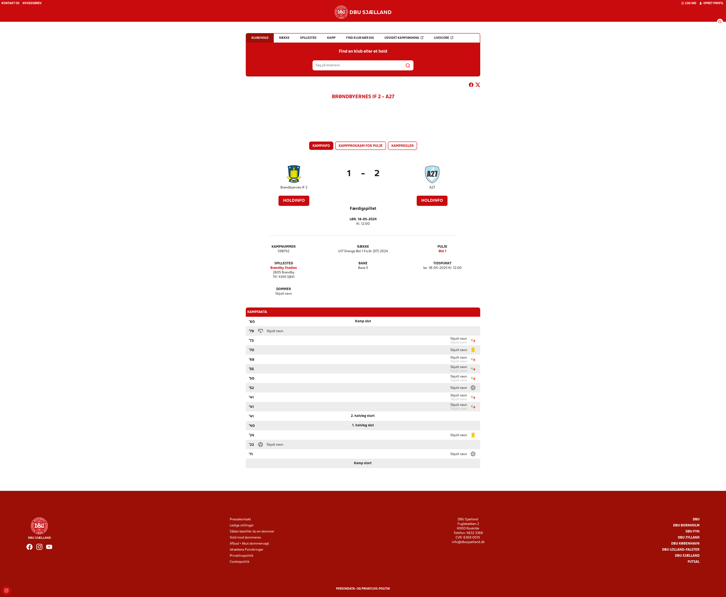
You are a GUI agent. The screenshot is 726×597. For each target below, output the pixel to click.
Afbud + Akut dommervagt (249, 543)
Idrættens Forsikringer (246, 549)
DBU (696, 519)
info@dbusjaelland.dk (468, 542)
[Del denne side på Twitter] (477, 86)
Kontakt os (10, 3)
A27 (432, 187)
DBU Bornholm (686, 525)
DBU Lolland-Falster (681, 549)
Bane (363, 263)
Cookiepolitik (239, 562)
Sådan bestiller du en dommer (252, 531)
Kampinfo (321, 146)
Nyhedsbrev (32, 3)
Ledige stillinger (242, 525)
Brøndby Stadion (283, 268)
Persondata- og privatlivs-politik (363, 589)
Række (363, 246)
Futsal (694, 562)
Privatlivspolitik (241, 555)
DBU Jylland (689, 537)
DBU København (685, 543)
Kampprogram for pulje (361, 146)
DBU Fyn (693, 531)
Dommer (283, 289)
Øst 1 (442, 251)
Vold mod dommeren (245, 537)
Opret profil (713, 3)
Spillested (283, 263)
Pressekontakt (240, 519)
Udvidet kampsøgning (402, 38)
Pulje (442, 246)
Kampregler (402, 146)
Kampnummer (283, 246)
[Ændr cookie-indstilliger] (6, 590)
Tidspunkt (442, 263)
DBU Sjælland (687, 555)
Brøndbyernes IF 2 (293, 187)
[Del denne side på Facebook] (471, 86)
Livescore (441, 38)
